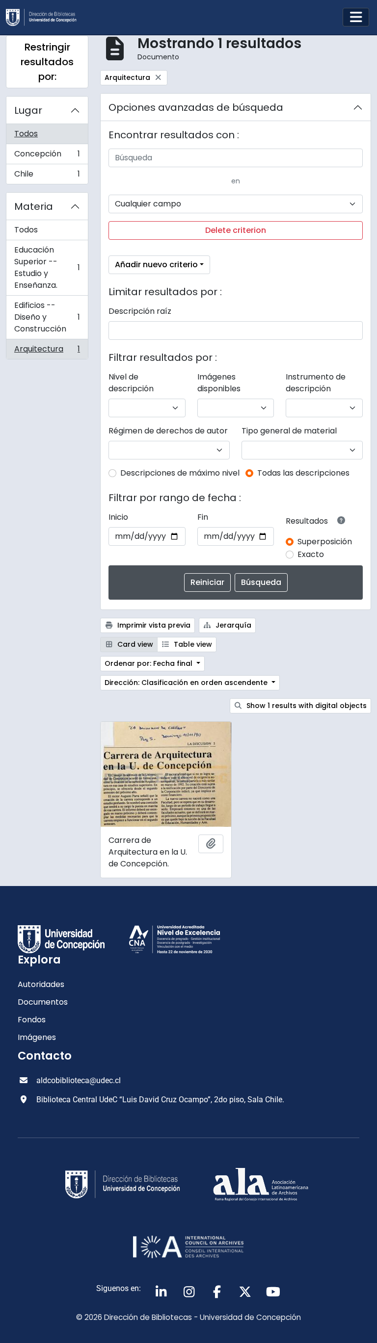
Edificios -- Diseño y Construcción (47, 317)
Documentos (43, 1002)
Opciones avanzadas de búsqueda (195, 107)
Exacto (310, 554)
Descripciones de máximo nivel (180, 473)
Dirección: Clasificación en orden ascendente (187, 682)
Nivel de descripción (131, 382)
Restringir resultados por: (47, 61)
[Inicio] (45, 17)
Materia (33, 206)
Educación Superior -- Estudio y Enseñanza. (47, 267)
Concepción (47, 156)
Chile (47, 176)
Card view (134, 644)
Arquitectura (47, 351)
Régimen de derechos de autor (168, 430)
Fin (202, 517)
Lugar (28, 110)
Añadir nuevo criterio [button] (156, 264)
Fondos (32, 1019)
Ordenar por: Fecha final (149, 663)
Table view (192, 644)
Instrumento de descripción (316, 382)
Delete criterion (235, 230)
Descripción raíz (139, 311)
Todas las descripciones (303, 473)
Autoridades (41, 984)
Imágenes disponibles (219, 382)
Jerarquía (232, 625)
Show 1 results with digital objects (305, 705)
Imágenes (37, 1037)
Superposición (324, 541)
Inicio (118, 517)
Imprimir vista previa (152, 625)
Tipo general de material (289, 430)
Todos (26, 133)
